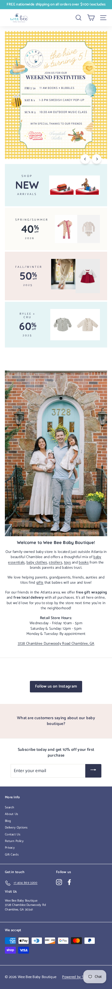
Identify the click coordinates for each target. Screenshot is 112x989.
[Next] (96, 159)
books (84, 562)
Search (9, 807)
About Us (11, 814)
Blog (8, 821)
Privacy (10, 847)
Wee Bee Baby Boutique (21, 900)
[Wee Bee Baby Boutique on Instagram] (59, 882)
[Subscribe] (93, 771)
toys (67, 562)
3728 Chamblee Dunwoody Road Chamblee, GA (56, 643)
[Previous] (85, 159)
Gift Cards (12, 854)
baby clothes (36, 562)
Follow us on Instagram (56, 686)
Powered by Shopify (78, 977)
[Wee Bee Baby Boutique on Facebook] (69, 882)
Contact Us (12, 834)
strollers (55, 562)
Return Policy (14, 841)
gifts (40, 582)
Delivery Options (16, 827)
